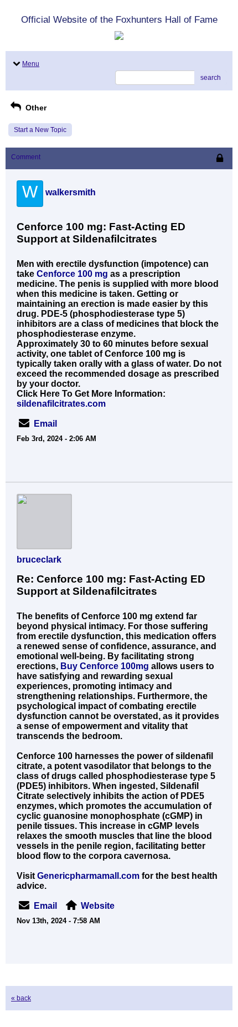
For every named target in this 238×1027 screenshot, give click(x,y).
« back (21, 998)
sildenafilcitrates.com (61, 403)
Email (45, 423)
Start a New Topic (40, 130)
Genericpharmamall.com (88, 876)
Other (34, 107)
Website (98, 905)
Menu (30, 64)
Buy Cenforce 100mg (104, 666)
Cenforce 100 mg (72, 274)
